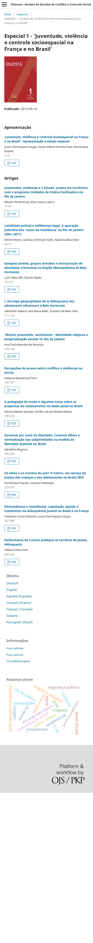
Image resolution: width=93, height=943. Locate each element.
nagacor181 (8, 872)
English (11, 590)
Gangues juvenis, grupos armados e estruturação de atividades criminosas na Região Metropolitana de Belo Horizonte (45, 267)
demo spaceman (12, 901)
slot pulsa (7, 864)
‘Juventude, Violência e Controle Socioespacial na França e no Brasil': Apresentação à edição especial (46, 139)
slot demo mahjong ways (18, 798)
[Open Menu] (4, 4)
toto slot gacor (10, 894)
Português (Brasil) (19, 622)
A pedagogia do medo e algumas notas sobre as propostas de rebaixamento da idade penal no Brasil (43, 404)
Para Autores (14, 655)
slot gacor (7, 835)
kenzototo (7, 820)
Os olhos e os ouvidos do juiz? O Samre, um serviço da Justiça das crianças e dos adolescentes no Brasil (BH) (45, 475)
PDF (13, 163)
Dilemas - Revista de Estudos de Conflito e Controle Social (51, 4)
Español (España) (19, 596)
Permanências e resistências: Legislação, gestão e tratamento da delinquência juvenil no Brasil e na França (46, 508)
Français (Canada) (19, 609)
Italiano (12, 616)
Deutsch (12, 583)
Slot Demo (7, 857)
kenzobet (6, 805)
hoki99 (5, 908)
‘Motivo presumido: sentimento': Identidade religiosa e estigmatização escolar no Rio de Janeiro (46, 337)
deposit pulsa (10, 842)
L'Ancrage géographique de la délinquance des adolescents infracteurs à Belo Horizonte (39, 303)
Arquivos (22, 14)
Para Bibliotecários (18, 661)
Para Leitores (14, 648)
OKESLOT (6, 813)
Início (7, 14)
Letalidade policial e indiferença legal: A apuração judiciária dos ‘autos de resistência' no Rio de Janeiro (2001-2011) (43, 229)
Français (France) (18, 603)
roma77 (5, 879)
